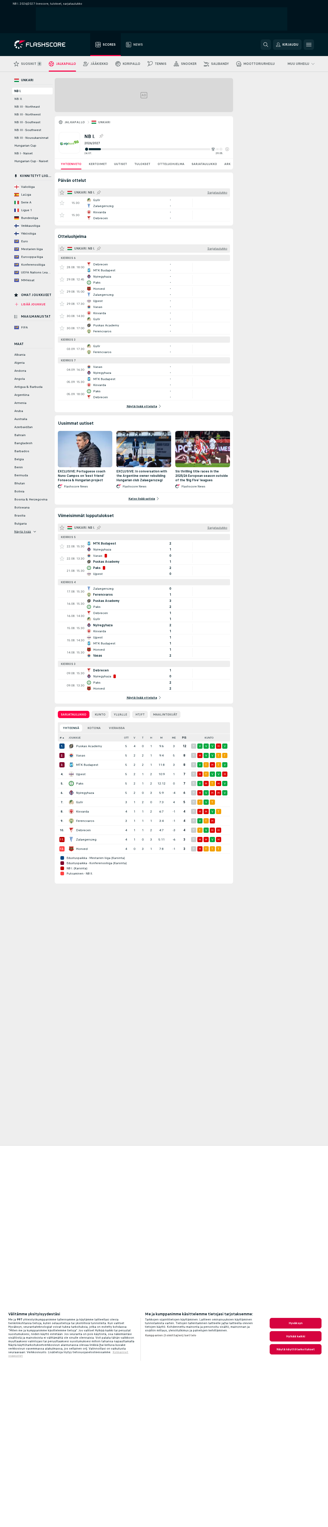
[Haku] (266, 44)
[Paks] (71, 783)
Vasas (80, 755)
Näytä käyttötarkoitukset (295, 1349)
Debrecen (83, 830)
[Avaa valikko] (309, 44)
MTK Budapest (87, 765)
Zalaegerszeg (86, 839)
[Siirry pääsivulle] (43, 44)
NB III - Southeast (27, 122)
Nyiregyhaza (85, 793)
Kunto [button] (209, 737)
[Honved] (71, 848)
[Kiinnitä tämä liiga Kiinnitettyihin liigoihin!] (101, 136)
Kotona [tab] (94, 728)
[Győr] (71, 802)
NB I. (17, 91)
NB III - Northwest (27, 114)
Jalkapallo (75, 122)
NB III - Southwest (27, 130)
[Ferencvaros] (71, 820)
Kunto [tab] (100, 714)
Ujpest (81, 774)
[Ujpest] (71, 774)
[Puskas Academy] (71, 746)
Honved (82, 849)
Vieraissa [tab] (117, 728)
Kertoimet (98, 164)
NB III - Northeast (27, 107)
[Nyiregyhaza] (71, 792)
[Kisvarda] (71, 811)
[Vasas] (71, 755)
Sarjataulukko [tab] (73, 714)
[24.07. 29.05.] (156, 149)
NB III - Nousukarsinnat (31, 138)
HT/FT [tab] (140, 714)
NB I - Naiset (23, 153)
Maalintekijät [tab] (165, 714)
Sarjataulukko (204, 164)
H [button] (151, 737)
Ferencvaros (85, 821)
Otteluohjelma (171, 164)
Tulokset (142, 164)
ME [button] (174, 737)
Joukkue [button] (75, 737)
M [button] (161, 737)
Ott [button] (126, 737)
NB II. (18, 99)
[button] (227, 149)
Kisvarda (82, 811)
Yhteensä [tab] (71, 728)
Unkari (104, 122)
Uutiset (120, 164)
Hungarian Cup (25, 145)
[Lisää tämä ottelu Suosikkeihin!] (62, 203)
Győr (79, 802)
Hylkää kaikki (295, 1336)
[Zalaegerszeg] (71, 839)
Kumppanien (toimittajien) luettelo (170, 1335)
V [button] (134, 737)
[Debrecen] (71, 830)
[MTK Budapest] (71, 764)
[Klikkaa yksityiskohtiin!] (144, 203)
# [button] (61, 737)
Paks (79, 783)
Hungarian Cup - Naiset (31, 161)
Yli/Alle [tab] (120, 714)
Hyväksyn (296, 1323)
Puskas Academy (89, 746)
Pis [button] (184, 737)
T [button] (142, 737)
